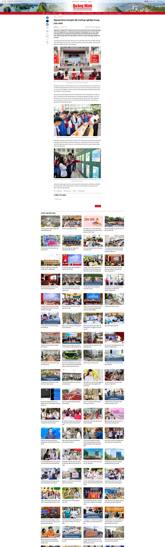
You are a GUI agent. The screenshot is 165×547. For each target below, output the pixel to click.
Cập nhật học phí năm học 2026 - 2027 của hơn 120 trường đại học (113, 481)
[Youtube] (147, 1)
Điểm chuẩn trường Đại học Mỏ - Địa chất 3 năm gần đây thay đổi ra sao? (50, 501)
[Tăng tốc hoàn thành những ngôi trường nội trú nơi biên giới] (50, 260)
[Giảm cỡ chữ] (47, 38)
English (150, 1)
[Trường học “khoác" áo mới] (114, 299)
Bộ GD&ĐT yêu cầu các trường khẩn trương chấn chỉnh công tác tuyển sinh (71, 422)
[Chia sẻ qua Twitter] (47, 21)
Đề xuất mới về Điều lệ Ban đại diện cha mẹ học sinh (71, 307)
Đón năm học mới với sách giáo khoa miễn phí (49, 326)
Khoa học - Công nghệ (87, 13)
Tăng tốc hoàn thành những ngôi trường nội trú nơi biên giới (49, 268)
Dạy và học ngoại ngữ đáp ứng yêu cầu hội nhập (71, 402)
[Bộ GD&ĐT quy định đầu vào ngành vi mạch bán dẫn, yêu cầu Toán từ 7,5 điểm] (72, 454)
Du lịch (78, 13)
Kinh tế (54, 13)
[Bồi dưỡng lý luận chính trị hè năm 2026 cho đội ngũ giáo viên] (50, 279)
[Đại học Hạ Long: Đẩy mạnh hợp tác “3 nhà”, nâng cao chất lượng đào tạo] (72, 338)
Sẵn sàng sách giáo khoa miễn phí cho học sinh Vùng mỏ (71, 441)
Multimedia (118, 13)
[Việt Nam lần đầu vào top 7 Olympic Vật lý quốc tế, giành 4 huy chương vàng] (93, 493)
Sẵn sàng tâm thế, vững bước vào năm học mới (49, 248)
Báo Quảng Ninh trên (89, 27)
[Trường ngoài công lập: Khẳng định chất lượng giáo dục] (50, 221)
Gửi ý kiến (98, 206)
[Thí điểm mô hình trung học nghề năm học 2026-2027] (114, 375)
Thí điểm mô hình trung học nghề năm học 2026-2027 (113, 383)
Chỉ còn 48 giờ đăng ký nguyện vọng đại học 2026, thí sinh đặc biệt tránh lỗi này (92, 482)
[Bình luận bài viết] (47, 42)
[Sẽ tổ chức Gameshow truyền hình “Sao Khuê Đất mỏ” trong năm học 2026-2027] (72, 279)
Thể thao (105, 13)
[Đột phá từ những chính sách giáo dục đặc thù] (50, 338)
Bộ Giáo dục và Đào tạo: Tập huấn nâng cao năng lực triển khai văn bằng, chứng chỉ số (113, 269)
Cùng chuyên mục (48, 213)
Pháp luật (98, 13)
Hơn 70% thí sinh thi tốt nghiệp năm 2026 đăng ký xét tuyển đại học (114, 441)
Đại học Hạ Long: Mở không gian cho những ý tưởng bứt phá (114, 346)
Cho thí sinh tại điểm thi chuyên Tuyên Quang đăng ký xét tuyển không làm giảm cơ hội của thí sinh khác (92, 443)
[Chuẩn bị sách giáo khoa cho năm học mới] (72, 532)
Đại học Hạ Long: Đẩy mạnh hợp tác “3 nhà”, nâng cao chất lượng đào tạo (71, 346)
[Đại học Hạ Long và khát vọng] (93, 454)
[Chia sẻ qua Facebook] (47, 17)
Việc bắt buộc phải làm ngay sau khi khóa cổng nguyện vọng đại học (50, 481)
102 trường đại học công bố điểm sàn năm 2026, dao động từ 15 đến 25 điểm (71, 521)
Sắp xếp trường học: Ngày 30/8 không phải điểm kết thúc (70, 248)
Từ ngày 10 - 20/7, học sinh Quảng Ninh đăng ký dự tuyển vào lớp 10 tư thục (92, 521)
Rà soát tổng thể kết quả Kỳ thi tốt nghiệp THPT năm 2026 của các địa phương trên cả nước (92, 541)
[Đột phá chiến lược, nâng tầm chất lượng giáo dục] (93, 338)
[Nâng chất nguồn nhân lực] (114, 318)
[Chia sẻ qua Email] (47, 24)
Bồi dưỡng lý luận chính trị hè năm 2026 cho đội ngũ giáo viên (49, 287)
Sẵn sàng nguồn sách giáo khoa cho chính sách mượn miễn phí (114, 540)
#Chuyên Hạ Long (67, 190)
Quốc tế (111, 13)
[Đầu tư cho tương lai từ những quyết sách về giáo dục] (72, 318)
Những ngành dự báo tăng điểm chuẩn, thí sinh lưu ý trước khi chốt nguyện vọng (50, 541)
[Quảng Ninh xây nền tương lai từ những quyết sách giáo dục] (114, 414)
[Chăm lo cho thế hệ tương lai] (72, 221)
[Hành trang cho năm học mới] (93, 355)
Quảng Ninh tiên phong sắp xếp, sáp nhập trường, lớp (92, 421)
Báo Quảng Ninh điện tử (82, 7)
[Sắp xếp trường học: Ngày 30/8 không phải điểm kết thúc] (72, 241)
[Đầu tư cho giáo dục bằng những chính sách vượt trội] (93, 394)
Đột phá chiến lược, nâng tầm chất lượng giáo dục (92, 346)
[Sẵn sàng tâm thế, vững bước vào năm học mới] (50, 241)
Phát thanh (84, 1)
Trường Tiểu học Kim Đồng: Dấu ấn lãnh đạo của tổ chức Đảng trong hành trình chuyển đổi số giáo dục (92, 269)
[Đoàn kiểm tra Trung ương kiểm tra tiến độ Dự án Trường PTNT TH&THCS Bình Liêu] (114, 279)
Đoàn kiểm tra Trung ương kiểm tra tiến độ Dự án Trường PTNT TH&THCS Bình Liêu (114, 288)
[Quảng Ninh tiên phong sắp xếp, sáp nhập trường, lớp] (93, 414)
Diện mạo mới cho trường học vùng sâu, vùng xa (91, 287)
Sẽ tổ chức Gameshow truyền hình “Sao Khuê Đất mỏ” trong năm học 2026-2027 (71, 288)
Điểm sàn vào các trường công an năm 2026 (71, 501)
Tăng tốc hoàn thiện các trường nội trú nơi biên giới (71, 383)
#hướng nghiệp (81, 190)
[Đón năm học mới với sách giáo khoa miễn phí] (50, 318)
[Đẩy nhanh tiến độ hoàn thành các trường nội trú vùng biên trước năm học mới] (93, 318)
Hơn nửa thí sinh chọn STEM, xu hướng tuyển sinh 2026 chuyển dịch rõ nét (50, 442)
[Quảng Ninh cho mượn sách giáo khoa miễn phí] (114, 355)
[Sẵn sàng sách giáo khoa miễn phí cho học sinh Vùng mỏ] (72, 433)
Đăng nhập (161, 1)
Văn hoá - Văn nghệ (68, 13)
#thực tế (74, 190)
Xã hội (60, 13)
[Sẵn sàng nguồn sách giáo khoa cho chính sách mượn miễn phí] (114, 532)
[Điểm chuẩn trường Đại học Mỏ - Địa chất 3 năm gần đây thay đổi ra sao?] (50, 493)
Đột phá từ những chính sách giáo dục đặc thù (50, 346)
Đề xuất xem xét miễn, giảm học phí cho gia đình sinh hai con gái (50, 421)
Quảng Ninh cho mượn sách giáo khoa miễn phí (114, 363)
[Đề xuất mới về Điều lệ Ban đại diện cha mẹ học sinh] (72, 299)
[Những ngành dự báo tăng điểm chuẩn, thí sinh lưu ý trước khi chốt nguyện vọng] (50, 532)
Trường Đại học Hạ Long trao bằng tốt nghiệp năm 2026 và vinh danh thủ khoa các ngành (50, 308)
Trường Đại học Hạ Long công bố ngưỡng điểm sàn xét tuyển (113, 462)
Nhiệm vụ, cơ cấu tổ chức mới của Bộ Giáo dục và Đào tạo (71, 481)
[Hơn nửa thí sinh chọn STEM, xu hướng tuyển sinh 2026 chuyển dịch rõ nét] (50, 433)
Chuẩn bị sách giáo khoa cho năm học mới (71, 540)
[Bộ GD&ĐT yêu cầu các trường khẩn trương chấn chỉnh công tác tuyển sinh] (72, 414)
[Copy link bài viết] (47, 28)
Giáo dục (61, 16)
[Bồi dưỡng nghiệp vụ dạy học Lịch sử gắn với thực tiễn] (114, 221)
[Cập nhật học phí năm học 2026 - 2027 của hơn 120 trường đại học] (114, 474)
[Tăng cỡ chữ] (47, 34)
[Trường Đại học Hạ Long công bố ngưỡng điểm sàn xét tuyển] (114, 454)
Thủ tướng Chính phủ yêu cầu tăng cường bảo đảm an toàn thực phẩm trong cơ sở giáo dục (114, 249)
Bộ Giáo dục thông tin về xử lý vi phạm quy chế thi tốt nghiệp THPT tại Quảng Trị (50, 403)
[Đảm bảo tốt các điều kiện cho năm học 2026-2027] (50, 355)
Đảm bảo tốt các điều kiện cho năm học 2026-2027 (50, 363)
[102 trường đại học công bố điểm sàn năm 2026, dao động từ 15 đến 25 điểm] (72, 512)
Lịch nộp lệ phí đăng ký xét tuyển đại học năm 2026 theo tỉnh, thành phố (50, 462)
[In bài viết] (47, 31)
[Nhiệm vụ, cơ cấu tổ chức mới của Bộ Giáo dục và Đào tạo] (72, 474)
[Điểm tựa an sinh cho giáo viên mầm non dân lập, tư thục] (114, 394)
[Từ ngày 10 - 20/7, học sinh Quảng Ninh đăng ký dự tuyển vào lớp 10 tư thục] (93, 512)
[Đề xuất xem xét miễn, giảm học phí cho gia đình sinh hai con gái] (50, 414)
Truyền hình (76, 1)
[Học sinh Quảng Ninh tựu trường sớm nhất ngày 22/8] (93, 241)
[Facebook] (145, 1)
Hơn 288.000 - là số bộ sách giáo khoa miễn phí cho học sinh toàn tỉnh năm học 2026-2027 (92, 230)
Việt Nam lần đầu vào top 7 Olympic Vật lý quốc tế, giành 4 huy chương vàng (92, 502)
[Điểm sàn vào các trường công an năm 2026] (72, 493)
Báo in (91, 1)
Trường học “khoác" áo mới (112, 306)
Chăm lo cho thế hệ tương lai (69, 228)
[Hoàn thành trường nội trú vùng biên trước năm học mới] (50, 375)
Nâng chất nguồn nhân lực (111, 325)
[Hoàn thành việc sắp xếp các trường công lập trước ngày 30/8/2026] (114, 493)
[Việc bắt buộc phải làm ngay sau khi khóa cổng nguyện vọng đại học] (50, 474)
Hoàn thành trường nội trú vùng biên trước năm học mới (49, 383)
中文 (154, 1)
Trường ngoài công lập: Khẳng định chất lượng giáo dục (50, 229)
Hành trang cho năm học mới (90, 362)
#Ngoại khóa (59, 190)
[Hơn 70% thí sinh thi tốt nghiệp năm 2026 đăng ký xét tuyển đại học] (114, 433)
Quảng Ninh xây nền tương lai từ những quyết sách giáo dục (114, 421)
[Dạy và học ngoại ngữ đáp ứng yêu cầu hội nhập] (72, 394)
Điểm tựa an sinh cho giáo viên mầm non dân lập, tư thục (113, 402)
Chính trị (48, 13)
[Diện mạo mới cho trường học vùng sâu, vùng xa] (93, 279)
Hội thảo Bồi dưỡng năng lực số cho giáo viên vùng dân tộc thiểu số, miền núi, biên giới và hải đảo (50, 521)
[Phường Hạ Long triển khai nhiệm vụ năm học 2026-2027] (72, 260)
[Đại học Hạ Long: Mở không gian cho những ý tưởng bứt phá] (114, 338)
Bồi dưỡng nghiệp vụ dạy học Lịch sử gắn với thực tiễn (114, 229)
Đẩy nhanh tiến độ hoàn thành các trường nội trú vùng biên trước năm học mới (92, 327)
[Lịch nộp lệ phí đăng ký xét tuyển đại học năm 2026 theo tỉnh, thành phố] (50, 454)
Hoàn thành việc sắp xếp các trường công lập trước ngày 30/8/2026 (114, 501)
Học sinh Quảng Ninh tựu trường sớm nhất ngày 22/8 (93, 248)
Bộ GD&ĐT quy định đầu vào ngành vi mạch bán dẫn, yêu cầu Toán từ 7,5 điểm (71, 463)
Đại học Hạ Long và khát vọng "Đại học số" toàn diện (92, 462)
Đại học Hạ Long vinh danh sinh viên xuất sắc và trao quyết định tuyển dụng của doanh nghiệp (92, 308)
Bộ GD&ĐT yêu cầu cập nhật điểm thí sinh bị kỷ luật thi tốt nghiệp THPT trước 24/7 (93, 384)
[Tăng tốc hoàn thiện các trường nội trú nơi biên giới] (72, 375)
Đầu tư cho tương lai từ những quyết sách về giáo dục (71, 326)
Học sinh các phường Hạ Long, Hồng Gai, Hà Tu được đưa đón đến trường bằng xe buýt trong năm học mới (71, 364)
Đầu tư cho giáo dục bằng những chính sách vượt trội (92, 402)
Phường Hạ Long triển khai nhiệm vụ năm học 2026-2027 (71, 268)
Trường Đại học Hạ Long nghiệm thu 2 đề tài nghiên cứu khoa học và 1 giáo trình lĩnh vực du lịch (114, 521)
